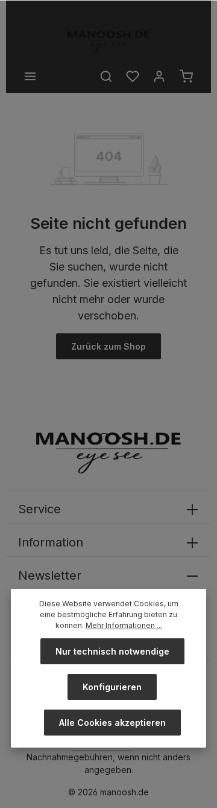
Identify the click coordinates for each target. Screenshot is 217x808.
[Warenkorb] (186, 76)
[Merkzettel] (133, 76)
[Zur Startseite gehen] (108, 42)
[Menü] (30, 76)
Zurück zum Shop (108, 346)
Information (50, 542)
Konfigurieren (112, 687)
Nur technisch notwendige (112, 651)
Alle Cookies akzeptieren (112, 722)
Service (39, 509)
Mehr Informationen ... (124, 625)
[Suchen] (106, 76)
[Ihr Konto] (159, 76)
